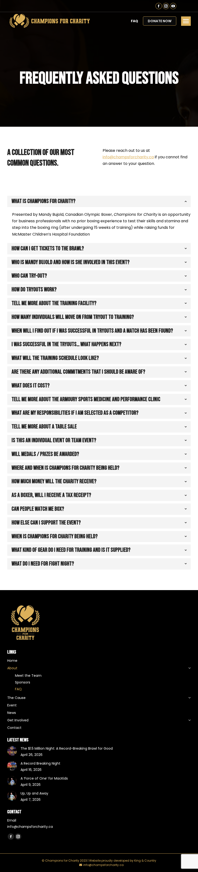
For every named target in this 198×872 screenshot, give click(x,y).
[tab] (99, 201)
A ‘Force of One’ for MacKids (44, 778)
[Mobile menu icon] (186, 21)
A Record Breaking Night (40, 763)
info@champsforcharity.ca (128, 157)
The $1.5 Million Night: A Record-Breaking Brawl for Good (67, 748)
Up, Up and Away (34, 793)
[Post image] (12, 751)
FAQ (134, 21)
